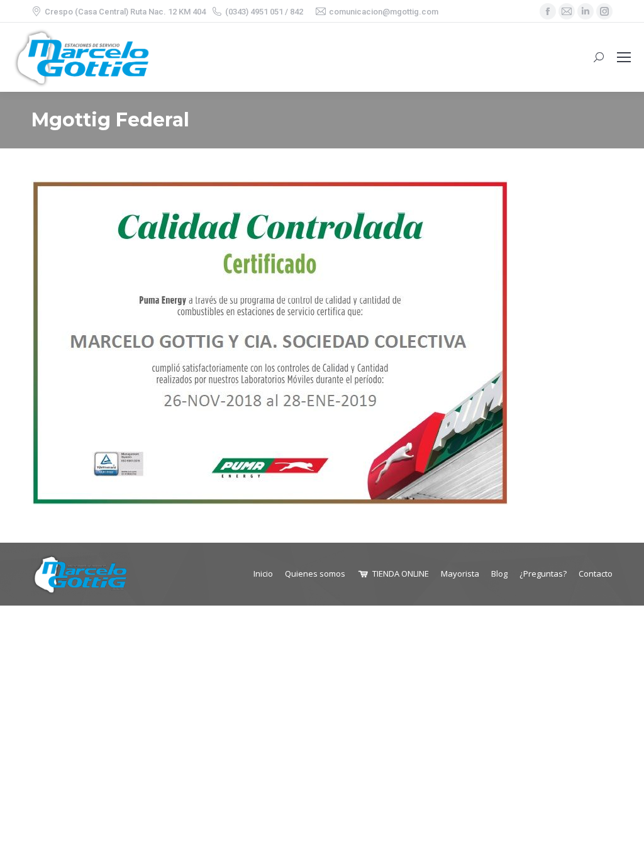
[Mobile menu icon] (623, 57)
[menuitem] (263, 574)
